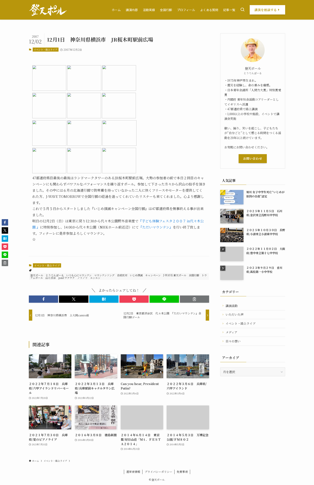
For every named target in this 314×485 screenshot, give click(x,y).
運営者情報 (133, 472)
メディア (231, 332)
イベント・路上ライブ (45, 49)
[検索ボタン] (242, 10)
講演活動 (232, 306)
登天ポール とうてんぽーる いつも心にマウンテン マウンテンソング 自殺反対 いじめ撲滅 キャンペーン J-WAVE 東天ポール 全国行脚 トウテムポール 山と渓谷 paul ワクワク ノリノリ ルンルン (118, 276)
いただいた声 (235, 314)
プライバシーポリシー (158, 472)
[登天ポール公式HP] (48, 9)
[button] (43, 299)
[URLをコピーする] (194, 299)
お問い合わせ (252, 158)
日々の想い (233, 341)
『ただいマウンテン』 (156, 227)
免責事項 (182, 472)
